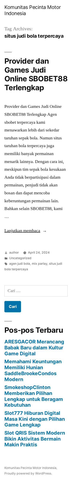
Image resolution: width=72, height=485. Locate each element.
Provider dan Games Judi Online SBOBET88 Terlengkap (36, 74)
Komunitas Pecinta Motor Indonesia (30, 468)
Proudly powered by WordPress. (28, 473)
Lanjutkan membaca (25, 230)
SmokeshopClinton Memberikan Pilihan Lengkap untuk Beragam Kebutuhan (33, 396)
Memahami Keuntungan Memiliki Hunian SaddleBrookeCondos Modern (33, 370)
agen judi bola (19, 264)
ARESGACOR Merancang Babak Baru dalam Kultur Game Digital (34, 347)
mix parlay (39, 264)
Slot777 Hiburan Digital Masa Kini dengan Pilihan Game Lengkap (34, 419)
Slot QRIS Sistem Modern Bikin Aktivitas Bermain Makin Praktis (34, 439)
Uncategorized (20, 258)
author (14, 252)
